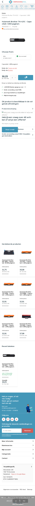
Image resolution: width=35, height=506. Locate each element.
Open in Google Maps (18, 474)
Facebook (3, 419)
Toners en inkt (12, 68)
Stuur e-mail (10, 129)
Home (4, 13)
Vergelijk (14, 26)
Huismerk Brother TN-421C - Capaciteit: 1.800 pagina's (8, 365)
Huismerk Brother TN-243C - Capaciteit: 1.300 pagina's (8, 325)
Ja (16, 501)
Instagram (8, 419)
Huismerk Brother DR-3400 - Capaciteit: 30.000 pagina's (8, 261)
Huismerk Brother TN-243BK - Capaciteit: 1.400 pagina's (26, 293)
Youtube (16, 419)
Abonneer (27, 430)
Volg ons (5, 415)
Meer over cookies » (18, 504)
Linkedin (12, 419)
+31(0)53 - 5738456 (12, 410)
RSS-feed (23, 489)
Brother (10, 70)
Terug (2, 2)
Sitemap (29, 489)
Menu (7, 8)
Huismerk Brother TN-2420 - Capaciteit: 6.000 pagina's (26, 325)
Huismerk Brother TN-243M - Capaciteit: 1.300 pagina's (8, 293)
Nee (24, 501)
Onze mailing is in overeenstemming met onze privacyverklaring (14, 434)
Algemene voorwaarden (10, 489)
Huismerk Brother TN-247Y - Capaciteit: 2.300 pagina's (26, 261)
